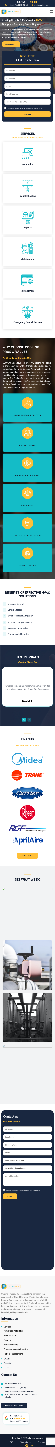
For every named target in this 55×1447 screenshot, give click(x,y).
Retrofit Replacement (13, 1354)
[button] (51, 11)
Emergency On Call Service (16, 1349)
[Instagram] (32, 1445)
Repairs (7, 1340)
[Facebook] (27, 1445)
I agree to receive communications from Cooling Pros (24, 108)
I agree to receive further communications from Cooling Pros (23, 1190)
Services (7, 1327)
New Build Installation (14, 1331)
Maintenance (10, 1336)
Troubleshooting (11, 1345)
